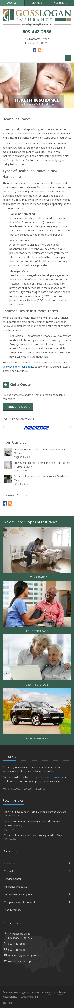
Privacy (46, 992)
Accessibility (10, 996)
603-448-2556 (17, 943)
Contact (30, 160)
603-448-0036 (17, 949)
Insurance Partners (18, 419)
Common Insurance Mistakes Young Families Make (40, 479)
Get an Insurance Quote (18, 894)
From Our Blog (15, 442)
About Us (9, 863)
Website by (29, 996)
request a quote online (46, 777)
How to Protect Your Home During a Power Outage (40, 453)
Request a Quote (18, 407)
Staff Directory (12, 910)
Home (6, 788)
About (16, 788)
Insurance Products (15, 886)
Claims (36, 2)
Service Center (12, 878)
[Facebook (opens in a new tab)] (34, 50)
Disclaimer (60, 992)
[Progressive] (37, 428)
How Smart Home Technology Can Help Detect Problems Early (42, 466)
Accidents (61, 2)
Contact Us (10, 871)
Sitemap (40, 788)
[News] (39, 50)
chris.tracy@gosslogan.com (24, 955)
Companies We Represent (19, 902)
